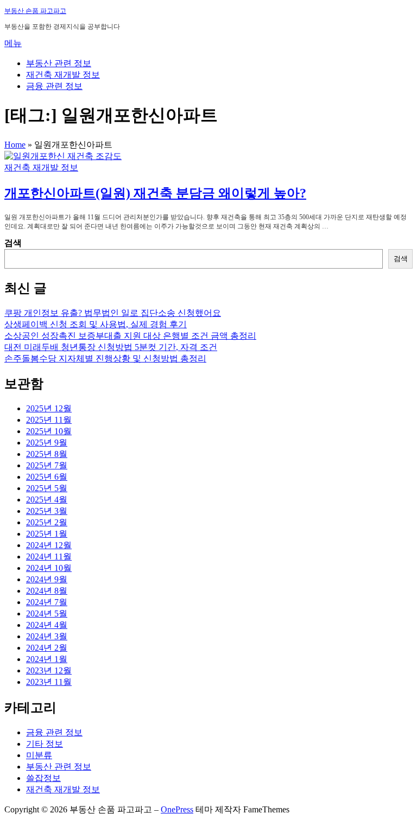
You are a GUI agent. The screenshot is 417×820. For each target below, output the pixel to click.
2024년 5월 (46, 613)
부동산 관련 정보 (58, 63)
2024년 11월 (49, 556)
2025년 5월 (46, 488)
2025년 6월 (46, 476)
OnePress (177, 809)
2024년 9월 (46, 579)
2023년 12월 (49, 670)
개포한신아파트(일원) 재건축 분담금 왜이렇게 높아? (155, 193)
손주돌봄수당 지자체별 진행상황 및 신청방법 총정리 (105, 358)
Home (15, 144)
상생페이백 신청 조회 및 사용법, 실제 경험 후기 (95, 324)
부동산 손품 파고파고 (35, 11)
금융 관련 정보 (54, 86)
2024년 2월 (46, 647)
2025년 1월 (46, 533)
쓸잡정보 (43, 778)
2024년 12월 (49, 545)
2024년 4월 (46, 625)
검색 (13, 242)
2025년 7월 (46, 465)
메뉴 (13, 43)
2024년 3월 (46, 636)
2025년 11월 (49, 419)
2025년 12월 (49, 408)
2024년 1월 (46, 659)
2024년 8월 (46, 590)
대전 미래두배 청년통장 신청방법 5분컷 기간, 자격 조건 (110, 347)
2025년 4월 (46, 499)
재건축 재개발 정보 (63, 74)
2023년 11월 (49, 681)
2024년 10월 (49, 568)
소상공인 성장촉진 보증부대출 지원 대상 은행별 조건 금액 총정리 (130, 335)
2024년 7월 (46, 602)
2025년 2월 (46, 522)
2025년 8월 (46, 454)
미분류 (39, 755)
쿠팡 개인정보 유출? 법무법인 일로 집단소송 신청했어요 (112, 312)
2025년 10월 (49, 431)
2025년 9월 (46, 442)
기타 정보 (44, 743)
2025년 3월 (46, 511)
